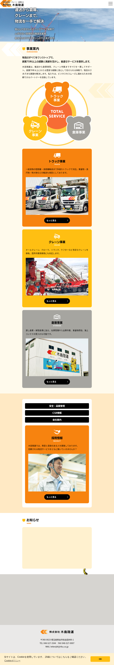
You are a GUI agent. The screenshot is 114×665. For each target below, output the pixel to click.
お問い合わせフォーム (60, 604)
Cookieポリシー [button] (12, 660)
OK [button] (100, 659)
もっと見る (51, 220)
